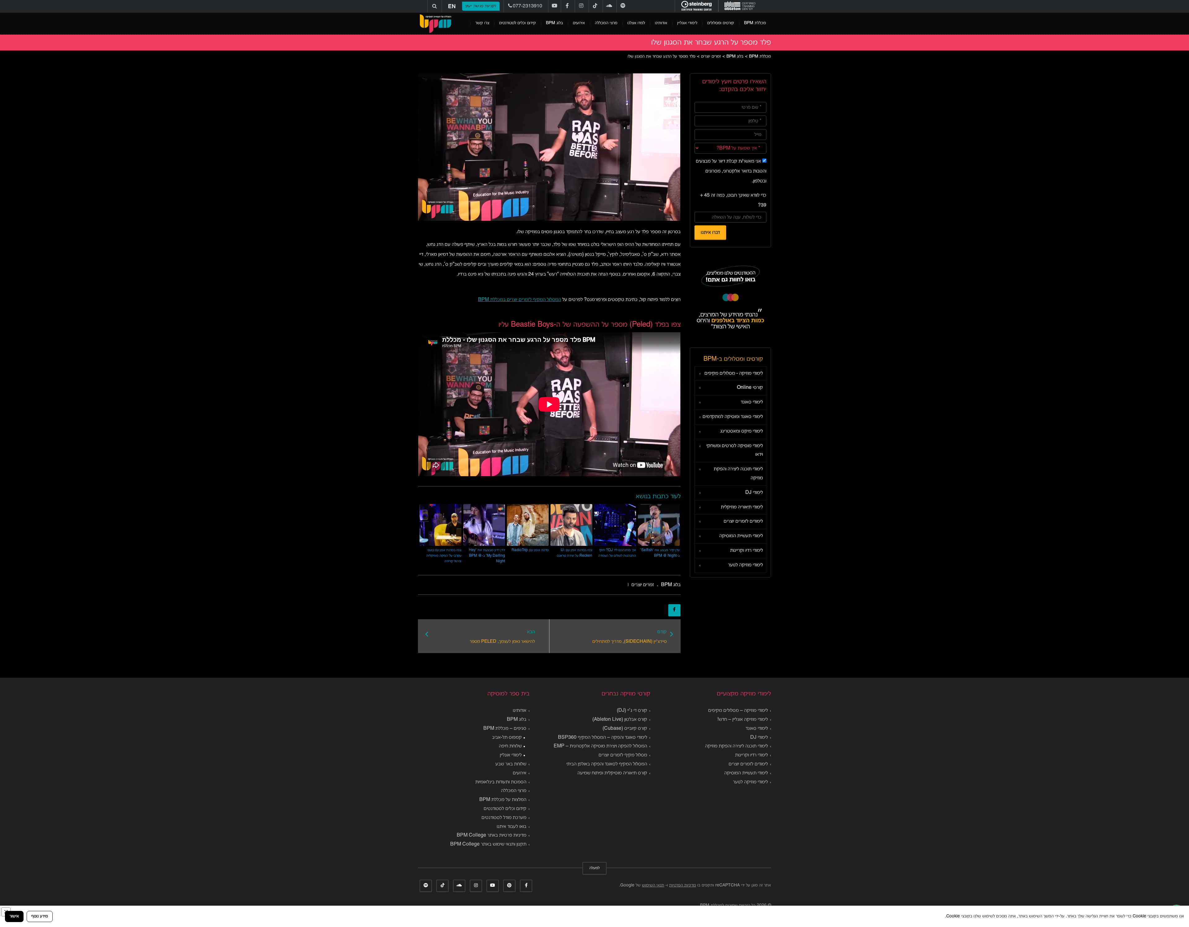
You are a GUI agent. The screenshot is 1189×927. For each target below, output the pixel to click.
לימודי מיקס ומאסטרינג (741, 431)
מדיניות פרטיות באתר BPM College (491, 835)
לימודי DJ (754, 492)
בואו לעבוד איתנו (511, 827)
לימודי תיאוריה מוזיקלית (742, 507)
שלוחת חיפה (510, 746)
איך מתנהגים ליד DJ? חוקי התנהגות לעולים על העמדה (617, 552)
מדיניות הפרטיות (682, 885)
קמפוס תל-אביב (507, 737)
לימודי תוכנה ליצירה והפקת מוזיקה (738, 473)
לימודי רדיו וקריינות (746, 550)
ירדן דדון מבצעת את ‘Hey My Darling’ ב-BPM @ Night (487, 555)
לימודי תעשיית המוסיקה (741, 536)
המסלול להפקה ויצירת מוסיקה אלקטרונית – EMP (600, 746)
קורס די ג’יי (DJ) (632, 710)
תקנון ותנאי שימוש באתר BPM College (488, 844)
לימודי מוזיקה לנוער (745, 565)
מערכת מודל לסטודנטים (503, 818)
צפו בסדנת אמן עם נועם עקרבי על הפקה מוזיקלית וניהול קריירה (443, 555)
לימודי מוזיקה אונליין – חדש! (742, 719)
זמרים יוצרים (642, 585)
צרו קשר (482, 23)
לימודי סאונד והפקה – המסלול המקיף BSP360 (602, 737)
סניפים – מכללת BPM (504, 728)
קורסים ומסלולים (720, 23)
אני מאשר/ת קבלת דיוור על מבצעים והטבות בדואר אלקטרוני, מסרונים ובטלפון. (731, 171)
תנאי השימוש (653, 885)
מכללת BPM (755, 23)
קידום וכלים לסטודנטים (517, 23)
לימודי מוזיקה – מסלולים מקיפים (738, 710)
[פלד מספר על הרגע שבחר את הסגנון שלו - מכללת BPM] (435, 23)
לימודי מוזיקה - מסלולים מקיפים (733, 373)
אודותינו (661, 23)
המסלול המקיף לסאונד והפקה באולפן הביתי (606, 764)
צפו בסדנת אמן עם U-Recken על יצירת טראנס (574, 552)
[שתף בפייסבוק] (674, 610)
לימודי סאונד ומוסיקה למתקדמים (733, 417)
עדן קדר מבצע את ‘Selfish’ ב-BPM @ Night (660, 552)
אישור (14, 916)
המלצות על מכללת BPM (502, 800)
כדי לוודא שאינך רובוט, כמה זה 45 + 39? (733, 200)
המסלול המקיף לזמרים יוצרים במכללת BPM (519, 300)
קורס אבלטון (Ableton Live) (619, 719)
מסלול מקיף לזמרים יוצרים (623, 755)
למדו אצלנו (636, 23)
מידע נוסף (39, 916)
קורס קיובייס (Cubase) (625, 728)
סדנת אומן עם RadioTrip (530, 550)
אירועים (579, 23)
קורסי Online (750, 387)
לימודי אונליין (687, 23)
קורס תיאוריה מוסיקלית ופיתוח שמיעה (612, 773)
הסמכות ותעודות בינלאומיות (500, 782)
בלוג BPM (554, 23)
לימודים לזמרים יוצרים (743, 521)
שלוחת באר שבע (510, 764)
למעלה (594, 868)
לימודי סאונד (752, 402)
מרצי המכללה (606, 23)
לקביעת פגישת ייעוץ (480, 6)
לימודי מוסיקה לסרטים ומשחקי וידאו (734, 450)
